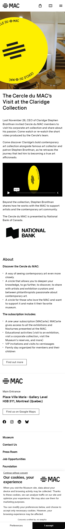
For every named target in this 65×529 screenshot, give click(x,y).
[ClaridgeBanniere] (32, 50)
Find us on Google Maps (21, 411)
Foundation (10, 466)
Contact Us (10, 444)
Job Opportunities (14, 459)
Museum (8, 437)
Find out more (14, 362)
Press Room (10, 451)
